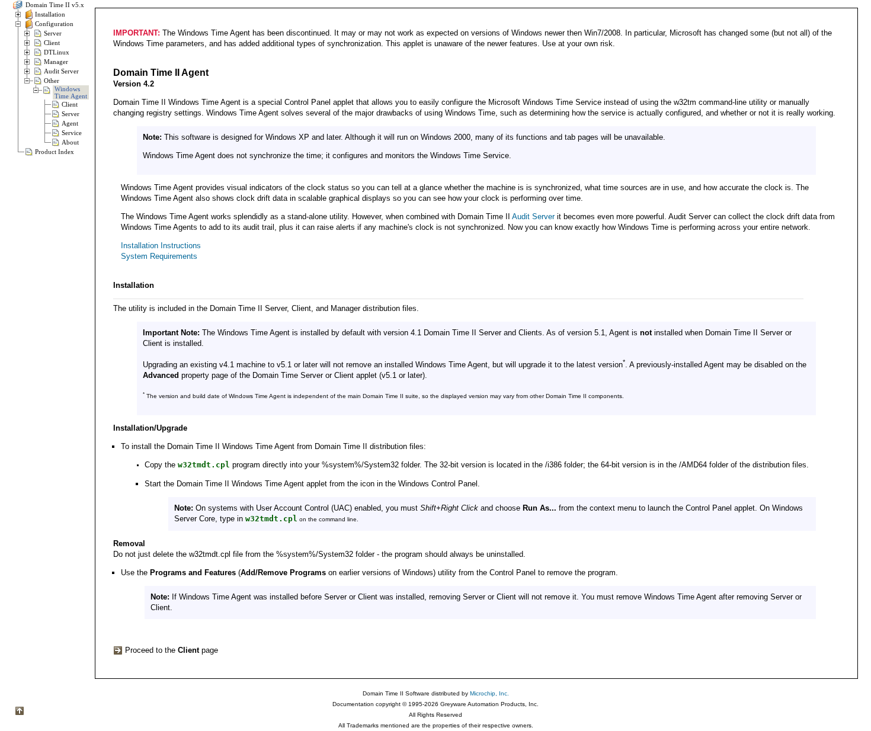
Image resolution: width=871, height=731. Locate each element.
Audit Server (61, 71)
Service (72, 132)
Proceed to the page (170, 650)
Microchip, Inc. (489, 693)
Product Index (54, 151)
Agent (70, 123)
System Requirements (159, 256)
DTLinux (56, 52)
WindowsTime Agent (71, 92)
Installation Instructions (161, 245)
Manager (56, 61)
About (70, 142)
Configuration (54, 23)
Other (51, 80)
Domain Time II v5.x (54, 4)
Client (52, 42)
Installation (50, 14)
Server (53, 33)
